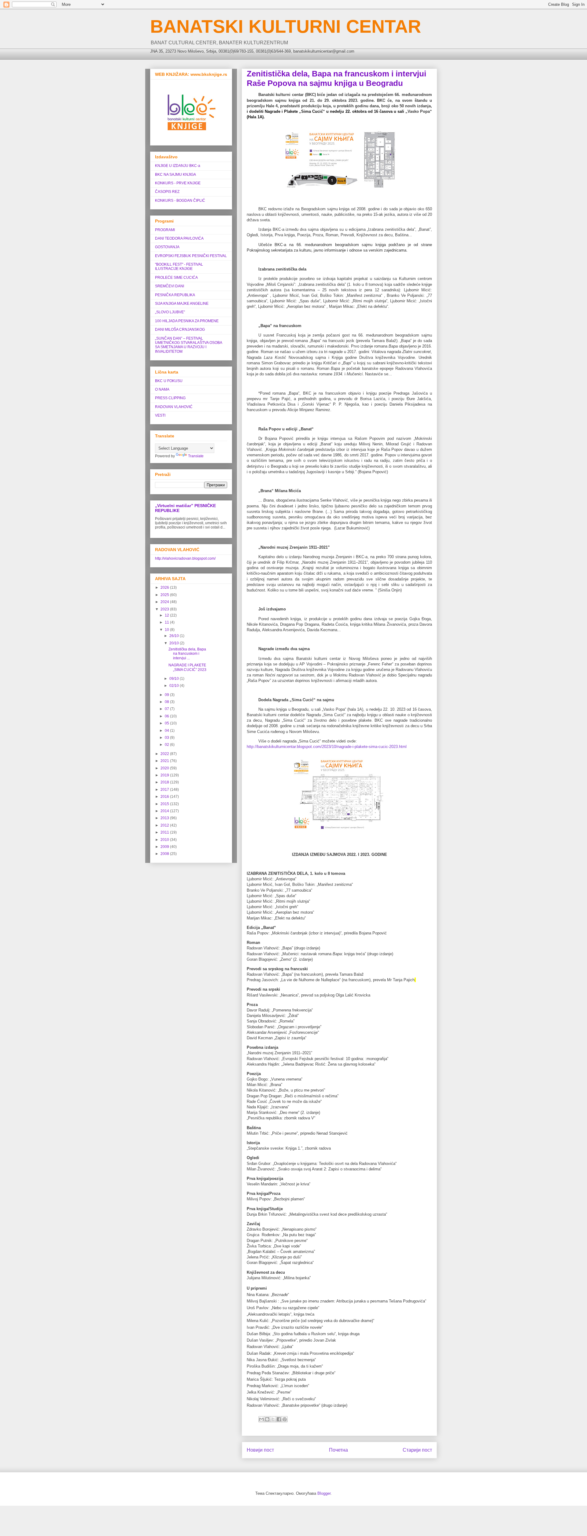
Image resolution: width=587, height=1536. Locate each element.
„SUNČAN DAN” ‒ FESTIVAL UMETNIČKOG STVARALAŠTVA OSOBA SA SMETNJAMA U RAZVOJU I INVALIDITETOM (188, 345)
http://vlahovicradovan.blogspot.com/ (185, 558)
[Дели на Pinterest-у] (285, 1419)
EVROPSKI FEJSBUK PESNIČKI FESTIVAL (191, 256)
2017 (165, 789)
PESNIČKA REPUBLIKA (175, 295)
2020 (165, 768)
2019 (165, 775)
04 (167, 730)
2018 (165, 782)
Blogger (323, 1493)
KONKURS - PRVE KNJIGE (178, 183)
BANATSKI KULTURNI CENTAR (285, 26)
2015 (165, 804)
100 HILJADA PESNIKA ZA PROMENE (187, 321)
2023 (165, 609)
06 (167, 716)
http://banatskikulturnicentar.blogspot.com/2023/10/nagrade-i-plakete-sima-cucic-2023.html (327, 746)
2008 (165, 854)
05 (167, 723)
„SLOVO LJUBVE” (170, 312)
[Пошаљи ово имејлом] (261, 1419)
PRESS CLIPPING (170, 398)
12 (167, 615)
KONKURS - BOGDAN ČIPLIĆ (180, 200)
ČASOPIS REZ (167, 192)
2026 (165, 587)
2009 (165, 847)
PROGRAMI (165, 230)
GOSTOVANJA (167, 247)
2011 (165, 832)
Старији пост (417, 1450)
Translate (196, 456)
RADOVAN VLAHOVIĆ (174, 407)
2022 (165, 754)
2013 (165, 818)
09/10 (174, 678)
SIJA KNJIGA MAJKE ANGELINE (182, 303)
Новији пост (260, 1450)
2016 (165, 796)
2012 (165, 825)
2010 (165, 840)
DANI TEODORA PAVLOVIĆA (179, 238)
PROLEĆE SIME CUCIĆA (176, 277)
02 (167, 744)
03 (167, 737)
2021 (165, 761)
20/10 (174, 643)
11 (167, 622)
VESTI (160, 415)
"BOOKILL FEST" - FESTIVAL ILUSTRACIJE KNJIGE (179, 266)
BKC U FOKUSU (169, 381)
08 (167, 702)
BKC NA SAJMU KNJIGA (175, 174)
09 (167, 695)
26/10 (174, 636)
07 (167, 709)
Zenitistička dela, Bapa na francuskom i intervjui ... (187, 653)
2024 (165, 602)
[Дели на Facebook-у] (279, 1419)
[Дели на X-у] (273, 1419)
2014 (165, 811)
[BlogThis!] (267, 1419)
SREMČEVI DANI (169, 286)
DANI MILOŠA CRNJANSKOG (180, 329)
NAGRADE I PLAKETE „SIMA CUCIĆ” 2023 (187, 667)
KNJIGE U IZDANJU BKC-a (177, 166)
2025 (165, 595)
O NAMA (162, 389)
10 (167, 630)
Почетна (338, 1450)
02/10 (174, 685)
